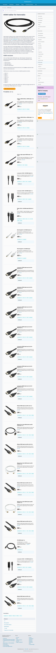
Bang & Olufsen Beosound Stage (9, 639)
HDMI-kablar (40, 62)
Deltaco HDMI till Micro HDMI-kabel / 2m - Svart (25, 136)
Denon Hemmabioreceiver (7, 646)
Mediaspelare (6, 626)
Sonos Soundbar (6, 645)
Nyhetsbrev (40, 73)
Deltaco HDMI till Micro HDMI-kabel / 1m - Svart (25, 118)
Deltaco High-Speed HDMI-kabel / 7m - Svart (25, 155)
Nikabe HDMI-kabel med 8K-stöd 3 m (24, 482)
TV (11, 40)
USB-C (24, 181)
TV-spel (5, 628)
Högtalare (40, 39)
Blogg (22, 4)
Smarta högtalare (41, 41)
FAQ (39, 80)
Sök (36, 4)
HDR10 (18, 220)
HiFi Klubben (31, 638)
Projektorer (40, 52)
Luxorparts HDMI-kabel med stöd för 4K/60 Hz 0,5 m (24, 347)
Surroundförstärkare (7, 624)
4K (21, 109)
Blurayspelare (6, 622)
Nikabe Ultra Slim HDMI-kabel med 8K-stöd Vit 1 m (25, 502)
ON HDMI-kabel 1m (21, 540)
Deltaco (28, 109)
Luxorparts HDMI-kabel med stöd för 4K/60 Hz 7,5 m (24, 387)
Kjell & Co (30, 639)
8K (27, 415)
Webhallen (31, 642)
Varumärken (5, 4)
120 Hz (30, 415)
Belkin (21, 220)
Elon (30, 643)
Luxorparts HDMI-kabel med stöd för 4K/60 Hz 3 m (24, 288)
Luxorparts (29, 181)
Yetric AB (26, 649)
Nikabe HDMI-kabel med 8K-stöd (23, 596)
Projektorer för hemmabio (8, 630)
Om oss (39, 78)
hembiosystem (28, 1)
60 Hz (24, 109)
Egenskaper (11, 4)
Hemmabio (40, 16)
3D (25, 109)
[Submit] (3, 10)
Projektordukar (40, 54)
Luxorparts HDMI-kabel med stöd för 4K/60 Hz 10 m (24, 308)
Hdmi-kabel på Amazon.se (9, 88)
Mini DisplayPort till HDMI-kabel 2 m (24, 229)
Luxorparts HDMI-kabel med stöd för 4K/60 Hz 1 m (24, 367)
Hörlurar (39, 43)
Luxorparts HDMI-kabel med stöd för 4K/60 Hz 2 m (24, 268)
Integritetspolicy (41, 82)
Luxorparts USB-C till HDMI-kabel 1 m (24, 190)
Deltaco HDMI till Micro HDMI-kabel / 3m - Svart (25, 99)
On (21, 549)
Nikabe (33, 415)
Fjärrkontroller (40, 60)
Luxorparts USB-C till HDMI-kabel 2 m (24, 173)
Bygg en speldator (19, 642)
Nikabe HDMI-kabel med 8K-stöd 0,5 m (25, 444)
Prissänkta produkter (29, 4)
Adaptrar (39, 66)
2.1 (25, 415)
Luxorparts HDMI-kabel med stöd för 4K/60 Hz (24, 577)
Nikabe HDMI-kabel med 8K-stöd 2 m (24, 405)
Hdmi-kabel (19, 109)
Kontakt (39, 84)
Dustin (30, 637)
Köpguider (17, 4)
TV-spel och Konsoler (42, 68)
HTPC (39, 58)
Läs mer (20, 122)
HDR (27, 297)
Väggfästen (40, 64)
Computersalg (31, 644)
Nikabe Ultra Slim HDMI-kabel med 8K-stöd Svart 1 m (25, 425)
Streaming (40, 56)
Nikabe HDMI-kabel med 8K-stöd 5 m (24, 521)
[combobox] (28, 10)
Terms (39, 100)
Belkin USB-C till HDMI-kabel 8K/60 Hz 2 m (25, 209)
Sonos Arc (5, 638)
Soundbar (40, 45)
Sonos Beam (5, 644)
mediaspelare (15, 39)
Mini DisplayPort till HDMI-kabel (23, 248)
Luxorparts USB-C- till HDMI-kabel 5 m (25, 559)
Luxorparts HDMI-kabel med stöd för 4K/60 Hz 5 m (24, 327)
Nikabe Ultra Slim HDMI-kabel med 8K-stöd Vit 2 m (25, 464)
